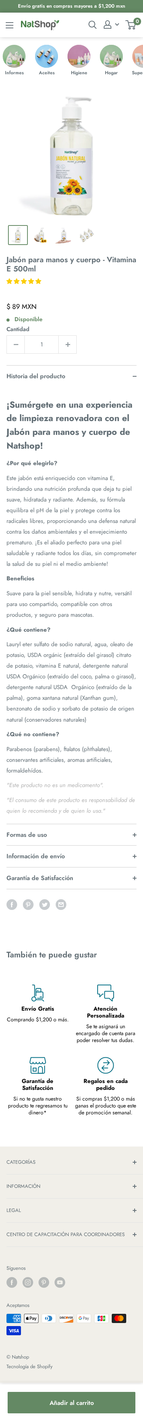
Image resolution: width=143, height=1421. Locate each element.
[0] (131, 24)
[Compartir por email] (61, 904)
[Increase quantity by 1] (67, 344)
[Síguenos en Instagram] (27, 1282)
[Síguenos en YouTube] (60, 1282)
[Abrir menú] (9, 25)
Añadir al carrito (72, 1402)
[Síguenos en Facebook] (11, 1282)
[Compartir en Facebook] (11, 904)
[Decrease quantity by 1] (15, 344)
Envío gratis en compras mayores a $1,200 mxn (71, 6)
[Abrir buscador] (92, 25)
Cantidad (17, 329)
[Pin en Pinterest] (28, 904)
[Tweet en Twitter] (44, 904)
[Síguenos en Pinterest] (44, 1282)
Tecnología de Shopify (29, 1366)
